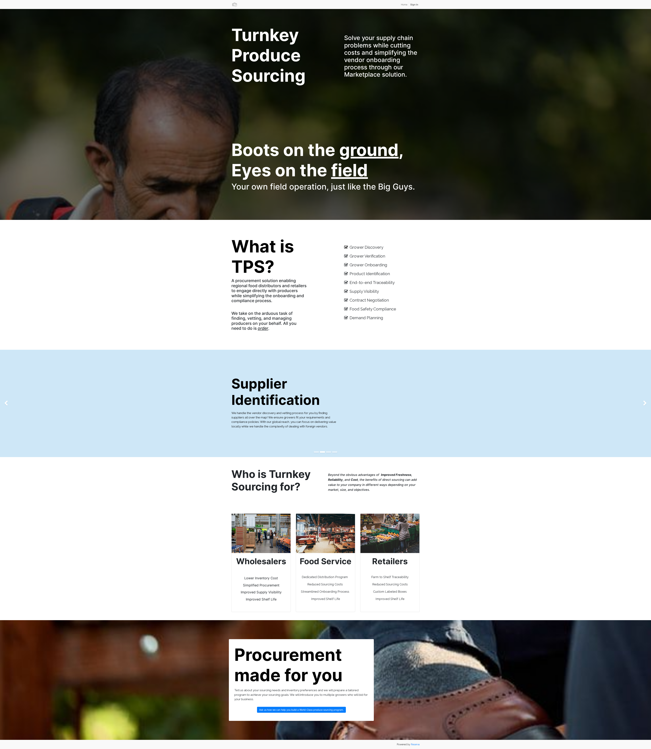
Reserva (415, 744)
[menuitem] (404, 4)
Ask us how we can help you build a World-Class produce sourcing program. (301, 709)
